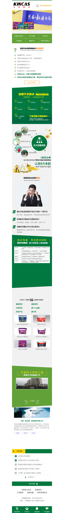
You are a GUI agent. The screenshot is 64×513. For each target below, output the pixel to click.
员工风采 (33, 433)
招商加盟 (30, 492)
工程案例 (20, 492)
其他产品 (19, 312)
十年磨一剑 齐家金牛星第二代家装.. (30, 473)
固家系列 (34, 304)
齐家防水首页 (26, 490)
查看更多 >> (32, 477)
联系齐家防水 (42, 492)
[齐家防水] (32, 29)
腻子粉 (33, 312)
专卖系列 (19, 308)
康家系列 (19, 304)
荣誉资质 (25, 433)
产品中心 (27, 511)
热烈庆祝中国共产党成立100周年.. (29, 469)
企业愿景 (17, 433)
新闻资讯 (38, 490)
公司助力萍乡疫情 (24, 456)
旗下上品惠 (35, 308)
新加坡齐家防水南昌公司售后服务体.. (30, 464)
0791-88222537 (46, 5)
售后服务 (47, 511)
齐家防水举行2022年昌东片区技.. (29, 460)
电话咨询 (17, 511)
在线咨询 (37, 511)
